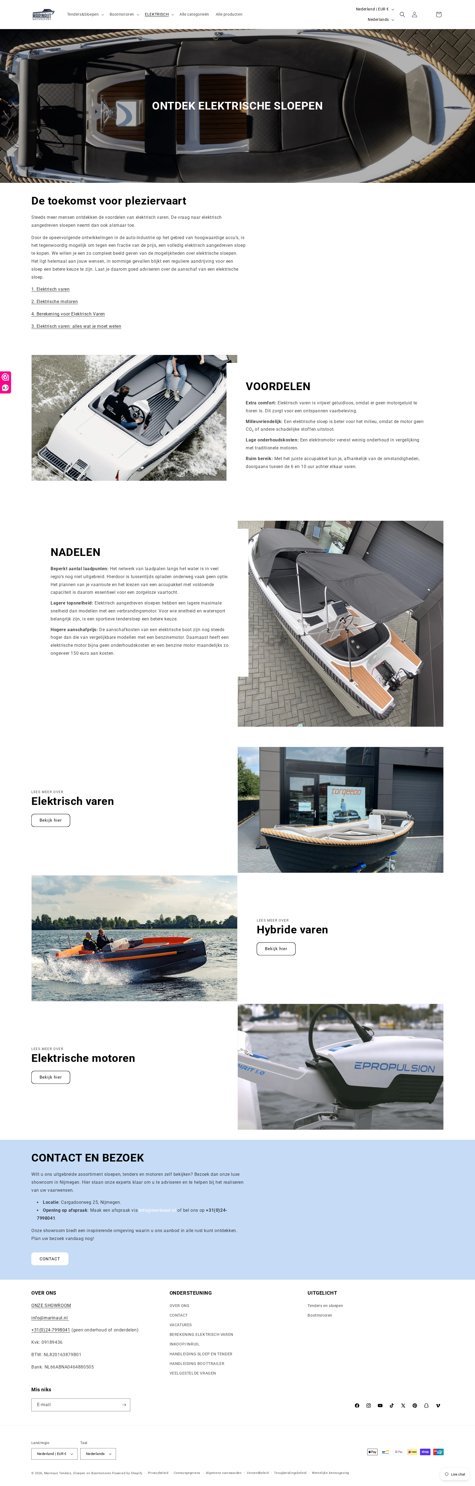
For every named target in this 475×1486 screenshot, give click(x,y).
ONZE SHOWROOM (51, 1305)
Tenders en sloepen (325, 1305)
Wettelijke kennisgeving (330, 1473)
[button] (85, 14)
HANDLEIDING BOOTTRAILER (197, 1363)
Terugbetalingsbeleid (290, 1473)
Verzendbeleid (258, 1473)
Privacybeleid (158, 1473)
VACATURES (181, 1325)
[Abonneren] (124, 1404)
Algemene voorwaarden (224, 1473)
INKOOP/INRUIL (185, 1344)
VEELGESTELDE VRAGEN (193, 1373)
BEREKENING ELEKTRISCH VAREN (201, 1334)
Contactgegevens (187, 1473)
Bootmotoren (320, 1315)
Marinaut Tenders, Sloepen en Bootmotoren (77, 1473)
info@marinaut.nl (50, 1317)
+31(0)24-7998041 (50, 1330)
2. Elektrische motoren (54, 301)
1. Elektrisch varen (50, 289)
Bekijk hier (51, 820)
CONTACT (50, 1258)
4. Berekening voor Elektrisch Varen (68, 314)
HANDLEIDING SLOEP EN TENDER (201, 1354)
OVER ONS (179, 1305)
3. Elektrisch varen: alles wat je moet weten (76, 326)
